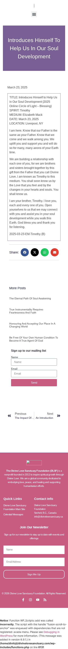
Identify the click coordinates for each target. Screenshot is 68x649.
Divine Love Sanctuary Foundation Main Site (14, 507)
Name (14, 357)
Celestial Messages (13, 514)
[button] (34, 14)
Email (14, 368)
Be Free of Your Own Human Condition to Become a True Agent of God (33, 339)
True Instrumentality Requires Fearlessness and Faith (26, 311)
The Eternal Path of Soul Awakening (30, 298)
